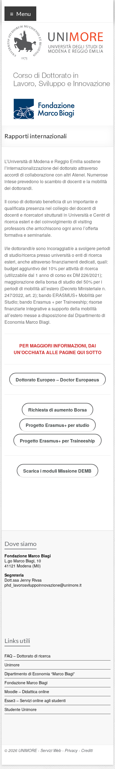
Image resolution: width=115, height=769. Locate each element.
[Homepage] (59, 68)
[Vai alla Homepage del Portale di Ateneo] (55, 28)
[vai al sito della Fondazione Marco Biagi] (41, 95)
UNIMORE (27, 750)
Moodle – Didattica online (26, 691)
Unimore (12, 665)
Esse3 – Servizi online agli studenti (35, 700)
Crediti (87, 750)
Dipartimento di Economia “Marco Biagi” (39, 673)
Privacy (71, 750)
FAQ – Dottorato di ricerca (27, 656)
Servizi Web (50, 750)
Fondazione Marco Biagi (25, 682)
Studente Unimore (20, 709)
